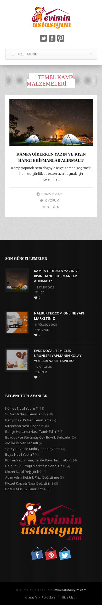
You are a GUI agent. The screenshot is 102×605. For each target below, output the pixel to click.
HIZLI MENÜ (27, 54)
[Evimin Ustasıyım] (51, 18)
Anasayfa (31, 597)
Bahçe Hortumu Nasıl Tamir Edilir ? (32, 431)
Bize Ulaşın (69, 597)
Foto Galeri (50, 597)
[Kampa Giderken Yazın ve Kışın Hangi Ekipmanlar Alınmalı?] (51, 122)
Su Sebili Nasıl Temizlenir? (25, 414)
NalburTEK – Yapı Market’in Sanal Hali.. (35, 466)
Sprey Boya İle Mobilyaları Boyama (32, 448)
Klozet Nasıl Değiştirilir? (23, 471)
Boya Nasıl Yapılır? (19, 454)
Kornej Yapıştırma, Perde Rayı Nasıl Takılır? (38, 460)
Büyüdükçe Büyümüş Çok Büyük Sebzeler (38, 437)
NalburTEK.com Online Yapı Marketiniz (59, 316)
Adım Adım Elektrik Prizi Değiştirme (32, 477)
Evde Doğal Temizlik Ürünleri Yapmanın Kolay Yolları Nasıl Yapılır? (58, 355)
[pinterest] (60, 38)
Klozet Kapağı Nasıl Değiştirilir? (29, 483)
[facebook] (52, 38)
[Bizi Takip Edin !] (37, 558)
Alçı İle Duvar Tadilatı (21, 443)
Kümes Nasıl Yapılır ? (21, 408)
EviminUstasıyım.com (70, 590)
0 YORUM (52, 200)
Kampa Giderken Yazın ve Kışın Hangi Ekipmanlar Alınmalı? (56, 275)
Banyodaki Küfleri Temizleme (28, 420)
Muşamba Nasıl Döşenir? (24, 425)
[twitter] (43, 38)
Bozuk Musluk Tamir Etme (25, 489)
